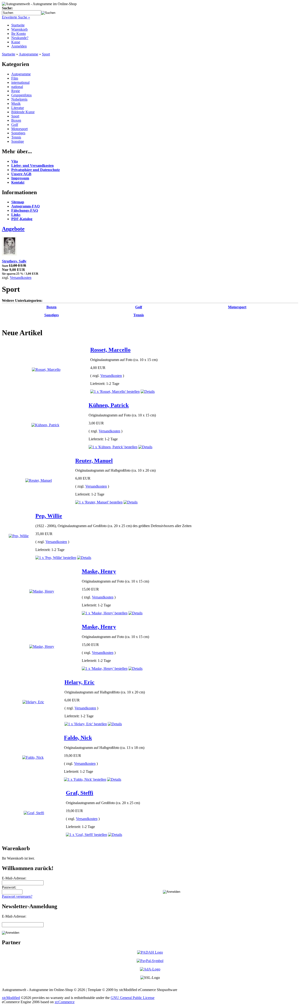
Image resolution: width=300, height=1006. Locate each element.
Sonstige (17, 141)
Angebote (13, 229)
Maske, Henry (99, 571)
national (17, 87)
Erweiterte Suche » (16, 17)
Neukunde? (19, 38)
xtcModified (11, 998)
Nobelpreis (19, 99)
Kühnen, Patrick (109, 405)
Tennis (16, 137)
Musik (16, 104)
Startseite (18, 25)
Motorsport (19, 129)
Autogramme (28, 54)
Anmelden (19, 46)
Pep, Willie (48, 516)
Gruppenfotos (21, 95)
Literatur (17, 108)
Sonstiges (18, 133)
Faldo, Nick (78, 738)
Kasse (15, 42)
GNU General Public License (132, 998)
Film (14, 78)
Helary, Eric (79, 682)
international (20, 82)
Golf (14, 125)
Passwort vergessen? (17, 896)
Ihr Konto (18, 34)
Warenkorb (19, 29)
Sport (46, 54)
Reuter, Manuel (94, 461)
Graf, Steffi (79, 793)
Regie (15, 91)
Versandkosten (20, 278)
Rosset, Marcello (110, 350)
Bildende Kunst (22, 112)
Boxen (16, 120)
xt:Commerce (65, 1002)
